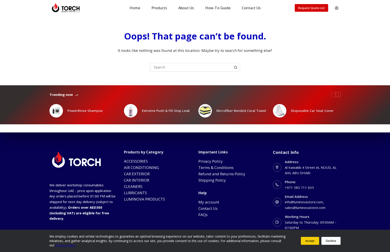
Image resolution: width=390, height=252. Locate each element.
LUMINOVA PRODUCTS (144, 199)
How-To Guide (217, 7)
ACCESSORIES (136, 161)
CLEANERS (133, 186)
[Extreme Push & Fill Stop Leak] (130, 111)
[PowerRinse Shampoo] (56, 111)
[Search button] (235, 67)
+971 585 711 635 (299, 187)
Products (159, 7)
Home (135, 7)
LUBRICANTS (135, 192)
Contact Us (251, 7)
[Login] (336, 8)
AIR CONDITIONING (141, 167)
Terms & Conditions (216, 167)
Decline (331, 241)
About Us (186, 7)
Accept (310, 241)
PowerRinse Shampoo (85, 110)
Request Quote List (311, 8)
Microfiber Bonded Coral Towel (241, 110)
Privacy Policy (210, 161)
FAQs (203, 214)
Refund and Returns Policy (221, 173)
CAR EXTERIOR (137, 173)
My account (208, 202)
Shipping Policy (212, 180)
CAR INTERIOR (136, 180)
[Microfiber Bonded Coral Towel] (205, 111)
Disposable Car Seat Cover (312, 110)
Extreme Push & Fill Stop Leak (166, 110)
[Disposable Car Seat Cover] (279, 111)
